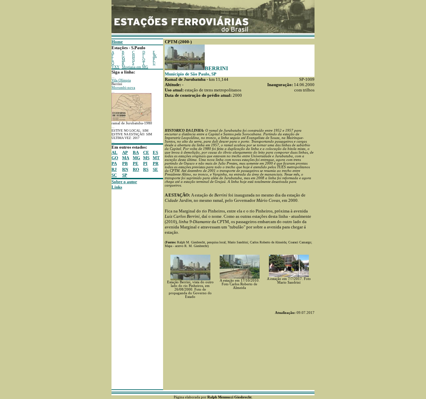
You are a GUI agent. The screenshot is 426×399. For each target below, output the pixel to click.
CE (146, 152)
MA (125, 157)
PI (145, 163)
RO (136, 169)
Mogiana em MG (135, 67)
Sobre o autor (124, 181)
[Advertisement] (131, 289)
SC (114, 175)
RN (125, 169)
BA (136, 152)
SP (124, 175)
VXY (115, 67)
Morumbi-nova (123, 87)
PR (155, 163)
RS (145, 169)
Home (117, 41)
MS (146, 157)
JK (155, 56)
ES (155, 152)
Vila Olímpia (121, 80)
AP (125, 152)
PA (114, 163)
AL (114, 152)
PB (125, 163)
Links (116, 187)
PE (135, 163)
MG (136, 157)
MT (156, 157)
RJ (114, 169)
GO (114, 157)
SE (155, 169)
